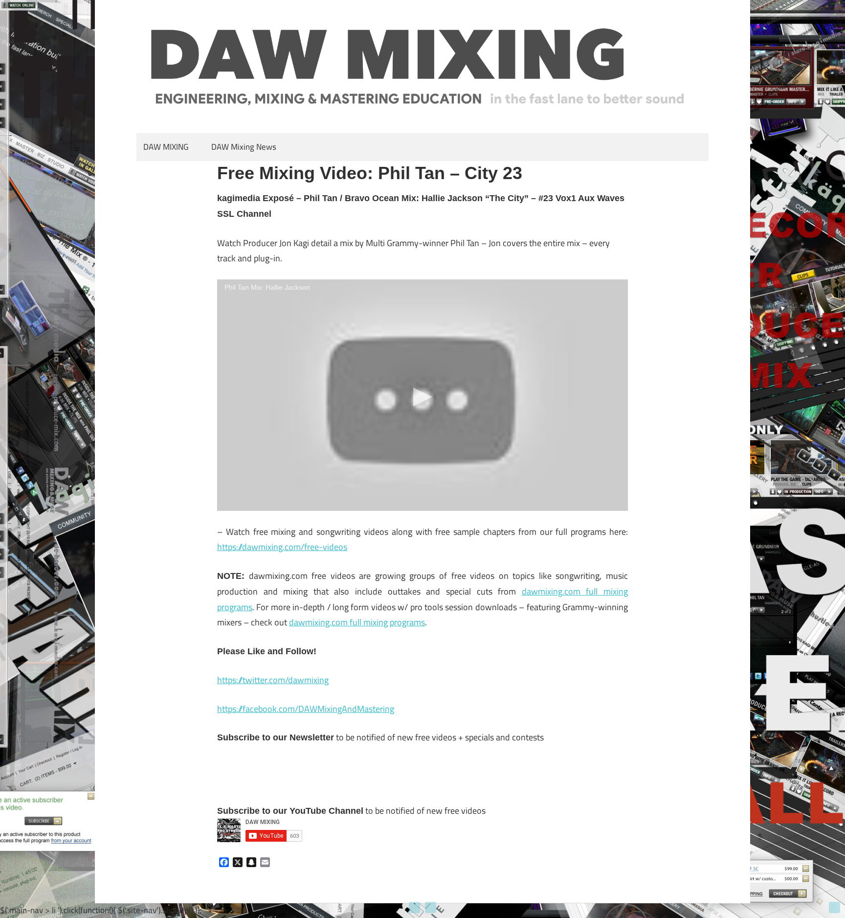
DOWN (430, 907)
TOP (834, 907)
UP (414, 907)
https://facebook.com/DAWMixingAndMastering (305, 708)
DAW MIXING (165, 146)
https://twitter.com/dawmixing (273, 680)
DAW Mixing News (243, 146)
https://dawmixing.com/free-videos (282, 546)
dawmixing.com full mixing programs (357, 622)
